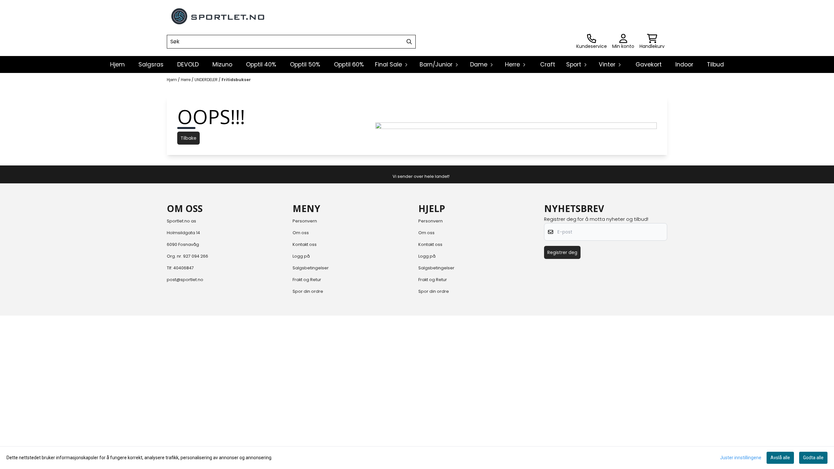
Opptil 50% (305, 64)
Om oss (301, 232)
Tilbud (715, 64)
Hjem (172, 79)
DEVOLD (188, 64)
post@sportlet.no (185, 279)
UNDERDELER (206, 79)
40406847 (183, 268)
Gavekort (649, 64)
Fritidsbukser (236, 79)
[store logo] (218, 16)
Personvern (305, 221)
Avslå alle (780, 457)
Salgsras (151, 64)
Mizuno (222, 64)
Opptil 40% (261, 64)
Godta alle (813, 457)
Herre (186, 79)
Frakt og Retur (307, 279)
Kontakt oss (305, 244)
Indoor (684, 64)
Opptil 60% (349, 64)
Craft (547, 64)
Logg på (301, 256)
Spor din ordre (308, 291)
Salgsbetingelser (311, 268)
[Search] (409, 42)
